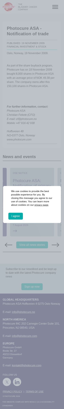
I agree (15, 216)
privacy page (41, 204)
